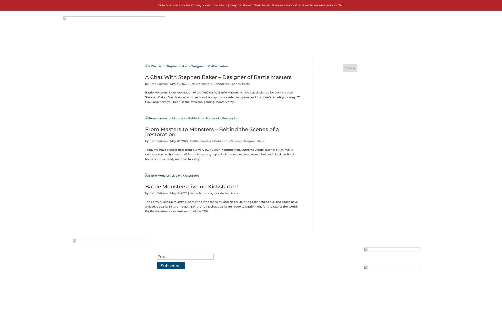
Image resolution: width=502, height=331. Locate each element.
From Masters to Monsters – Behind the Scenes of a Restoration (212, 132)
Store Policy (283, 280)
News (374, 29)
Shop (351, 29)
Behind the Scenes (227, 84)
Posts (246, 84)
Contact (400, 29)
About (275, 250)
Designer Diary (253, 141)
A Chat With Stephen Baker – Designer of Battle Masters (218, 77)
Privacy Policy (286, 270)
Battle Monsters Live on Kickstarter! (191, 186)
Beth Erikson (158, 84)
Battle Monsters (200, 84)
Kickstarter (221, 193)
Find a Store (283, 260)
